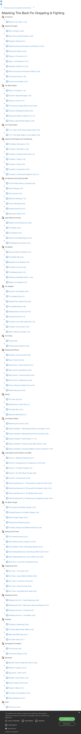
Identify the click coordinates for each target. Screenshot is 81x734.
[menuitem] (1, 5)
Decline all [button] (67, 724)
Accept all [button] (66, 719)
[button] (1, 2)
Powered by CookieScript (11, 732)
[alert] (40, 722)
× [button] (79, 712)
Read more (8, 718)
